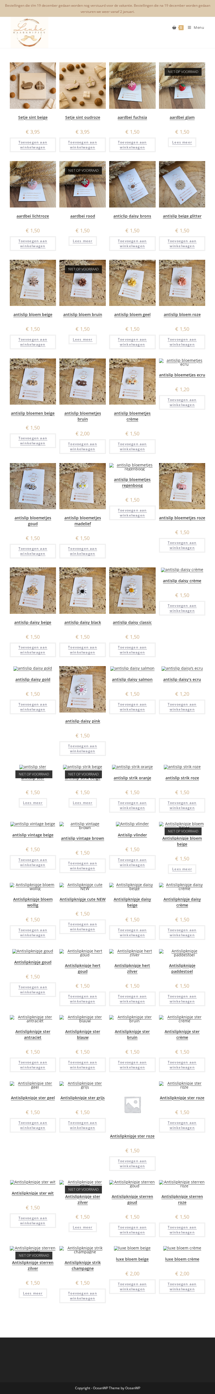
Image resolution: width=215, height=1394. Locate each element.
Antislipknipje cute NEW (83, 899)
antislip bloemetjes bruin (82, 416)
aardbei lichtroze (33, 216)
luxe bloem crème (182, 1259)
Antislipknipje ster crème (182, 1034)
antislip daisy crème (182, 580)
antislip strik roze (182, 777)
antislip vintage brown (82, 838)
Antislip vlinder (132, 835)
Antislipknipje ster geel (33, 1097)
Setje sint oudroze (82, 117)
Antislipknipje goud (33, 962)
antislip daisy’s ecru (182, 679)
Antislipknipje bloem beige (182, 841)
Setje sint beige (33, 117)
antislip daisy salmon (132, 679)
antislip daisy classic (132, 622)
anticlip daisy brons (132, 216)
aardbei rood (82, 216)
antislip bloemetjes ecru (182, 375)
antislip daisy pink (82, 721)
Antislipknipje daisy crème (182, 902)
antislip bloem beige (32, 314)
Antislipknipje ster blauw (82, 1034)
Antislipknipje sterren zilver (32, 1265)
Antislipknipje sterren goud (132, 1199)
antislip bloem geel (132, 314)
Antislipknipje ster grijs (82, 1097)
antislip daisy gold (32, 679)
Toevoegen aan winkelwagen (33, 145)
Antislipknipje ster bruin (132, 1034)
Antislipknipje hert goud (83, 968)
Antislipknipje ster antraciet (32, 1034)
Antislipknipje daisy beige (132, 902)
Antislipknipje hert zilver (132, 968)
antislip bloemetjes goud (33, 520)
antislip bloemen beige (33, 413)
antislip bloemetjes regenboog (132, 482)
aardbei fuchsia (132, 117)
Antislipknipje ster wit (33, 1193)
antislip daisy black (82, 622)
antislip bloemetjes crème (132, 416)
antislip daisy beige (32, 622)
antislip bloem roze (182, 314)
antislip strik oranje (132, 777)
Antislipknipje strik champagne (83, 1265)
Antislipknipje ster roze (132, 1136)
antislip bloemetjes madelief (82, 520)
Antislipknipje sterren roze (182, 1199)
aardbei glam (182, 117)
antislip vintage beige (32, 835)
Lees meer (182, 142)
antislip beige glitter (182, 216)
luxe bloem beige (132, 1259)
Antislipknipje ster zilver (82, 1199)
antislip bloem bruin (82, 314)
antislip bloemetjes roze (182, 517)
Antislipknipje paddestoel (182, 968)
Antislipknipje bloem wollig (33, 902)
